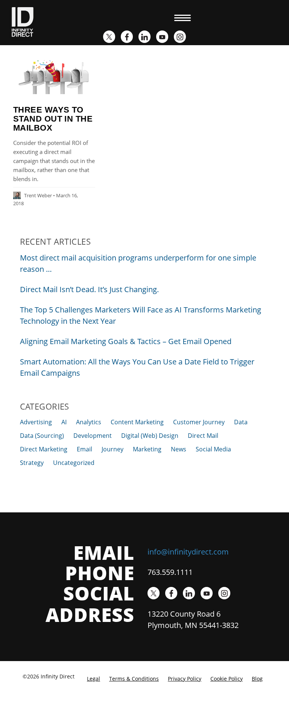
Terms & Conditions (134, 678)
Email (84, 449)
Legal (93, 678)
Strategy (32, 463)
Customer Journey (199, 422)
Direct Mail (203, 435)
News (178, 449)
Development (92, 435)
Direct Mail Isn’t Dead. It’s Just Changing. (89, 289)
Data (241, 422)
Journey (112, 449)
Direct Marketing (43, 449)
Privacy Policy (184, 678)
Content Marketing (137, 422)
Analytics (88, 422)
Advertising (36, 422)
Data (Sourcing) (42, 435)
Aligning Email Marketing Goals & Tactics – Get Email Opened (125, 341)
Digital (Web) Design (149, 435)
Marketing (147, 449)
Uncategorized (73, 463)
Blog (257, 678)
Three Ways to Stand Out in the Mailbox (53, 119)
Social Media (213, 449)
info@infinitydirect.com (188, 552)
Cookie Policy (226, 678)
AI (64, 422)
